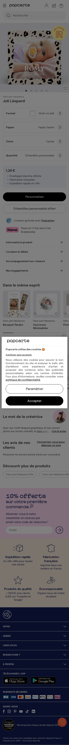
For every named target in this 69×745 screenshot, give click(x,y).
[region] (34, 372)
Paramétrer (34, 389)
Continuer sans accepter (19, 354)
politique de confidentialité (23, 379)
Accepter (34, 401)
